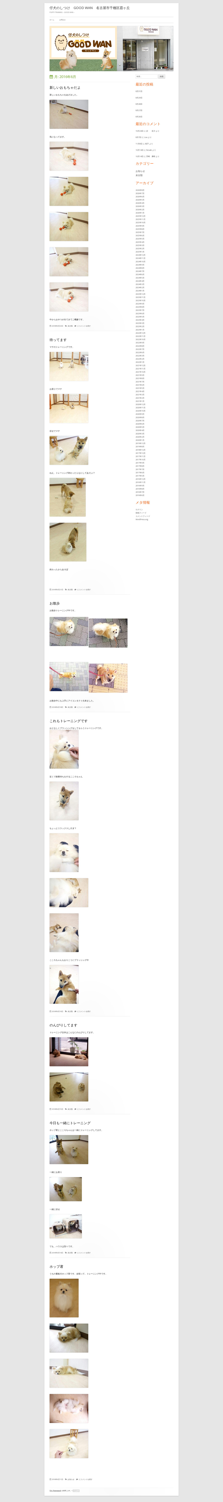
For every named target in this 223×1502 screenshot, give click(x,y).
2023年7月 (140, 310)
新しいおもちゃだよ (65, 87)
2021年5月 (140, 388)
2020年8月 (140, 417)
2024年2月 (140, 287)
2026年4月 (140, 203)
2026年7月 (140, 193)
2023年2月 (140, 326)
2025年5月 (140, 238)
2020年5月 (140, 427)
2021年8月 (140, 378)
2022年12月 (140, 333)
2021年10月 (140, 372)
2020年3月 (140, 433)
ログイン (139, 509)
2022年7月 (140, 349)
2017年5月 (140, 476)
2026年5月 (140, 200)
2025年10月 (140, 222)
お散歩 (55, 603)
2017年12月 (140, 453)
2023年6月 (140, 313)
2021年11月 (140, 368)
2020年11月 (140, 407)
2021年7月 (140, 381)
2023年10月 (140, 300)
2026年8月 (140, 190)
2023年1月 (140, 329)
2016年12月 (140, 479)
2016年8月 (140, 489)
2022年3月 (140, 355)
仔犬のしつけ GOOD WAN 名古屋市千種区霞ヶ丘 (90, 7)
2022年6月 (140, 352)
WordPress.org (142, 519)
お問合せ (62, 20)
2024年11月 (140, 258)
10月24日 (139, 131)
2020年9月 (140, 414)
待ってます (58, 339)
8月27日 (139, 110)
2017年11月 (140, 456)
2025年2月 (140, 248)
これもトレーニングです (69, 720)
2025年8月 (140, 229)
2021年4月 (140, 391)
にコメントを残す (84, 326)
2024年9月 (140, 265)
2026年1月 (140, 213)
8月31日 (139, 91)
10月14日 (139, 150)
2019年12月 (140, 443)
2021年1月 (140, 401)
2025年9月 (140, 226)
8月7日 (138, 137)
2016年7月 (140, 492)
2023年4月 (140, 320)
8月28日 (139, 104)
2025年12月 (140, 216)
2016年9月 (140, 485)
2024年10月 (140, 261)
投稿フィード (141, 513)
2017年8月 (140, 466)
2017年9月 (140, 463)
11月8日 (139, 143)
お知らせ (71, 1479)
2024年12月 (140, 255)
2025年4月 (140, 242)
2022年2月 (140, 359)
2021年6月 (140, 385)
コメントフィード (143, 516)
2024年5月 (140, 278)
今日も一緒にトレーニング (70, 1123)
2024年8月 (140, 268)
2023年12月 (140, 294)
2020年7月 (140, 420)
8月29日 (139, 97)
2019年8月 (140, 446)
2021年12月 (140, 365)
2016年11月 (140, 482)
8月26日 (139, 116)
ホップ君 (56, 1266)
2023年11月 (140, 297)
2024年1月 (140, 290)
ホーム (52, 20)
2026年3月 (140, 206)
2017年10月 (140, 459)
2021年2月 (140, 398)
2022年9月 (140, 342)
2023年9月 (140, 303)
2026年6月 (140, 196)
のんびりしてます (63, 1025)
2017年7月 (140, 469)
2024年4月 (140, 281)
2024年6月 (140, 274)
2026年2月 (140, 209)
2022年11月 (140, 336)
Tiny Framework (55, 1491)
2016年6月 (140, 495)
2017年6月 (140, 472)
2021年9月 (140, 375)
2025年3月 (140, 245)
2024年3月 (140, 284)
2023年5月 (140, 316)
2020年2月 (140, 437)
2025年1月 (140, 251)
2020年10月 (140, 411)
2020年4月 (140, 430)
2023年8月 (140, 307)
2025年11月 (140, 219)
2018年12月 (140, 450)
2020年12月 (140, 404)
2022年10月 (140, 339)
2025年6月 (140, 235)
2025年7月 (140, 232)
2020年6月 (140, 424)
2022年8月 (140, 346)
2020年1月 (140, 440)
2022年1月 (140, 362)
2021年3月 (140, 394)
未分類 (70, 326)
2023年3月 (140, 323)
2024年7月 (140, 271)
